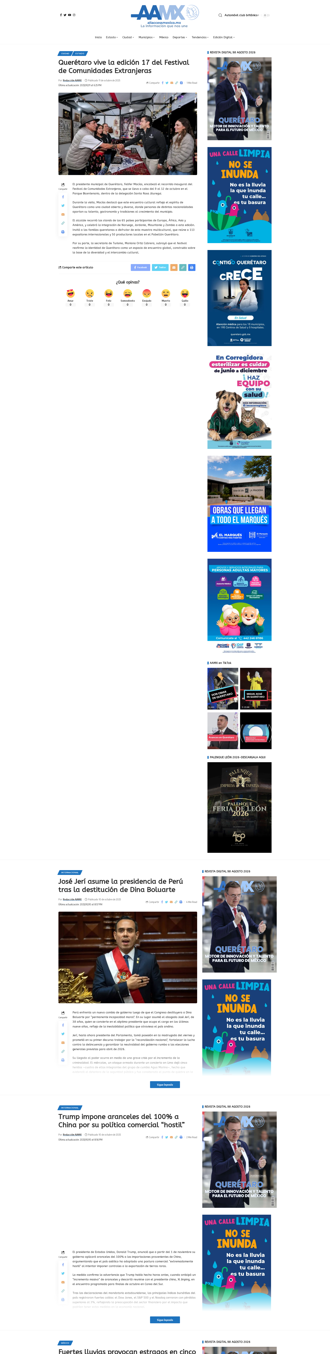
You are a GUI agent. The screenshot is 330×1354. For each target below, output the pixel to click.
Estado (79, 53)
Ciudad (65, 53)
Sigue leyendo (165, 1084)
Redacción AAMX (72, 80)
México (65, 1343)
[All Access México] (165, 15)
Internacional (70, 872)
